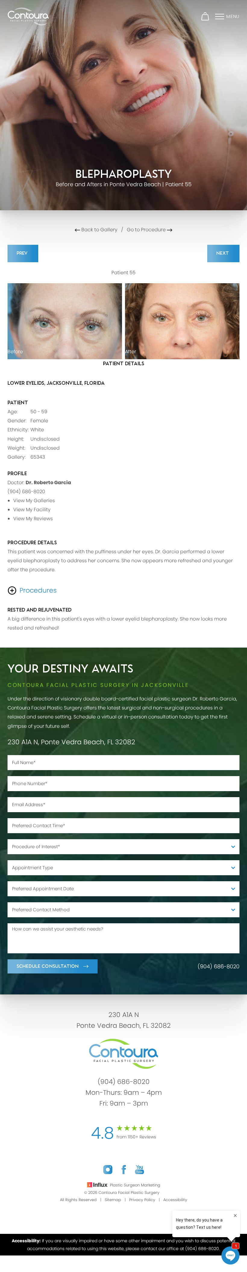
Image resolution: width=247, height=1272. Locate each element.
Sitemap (113, 1200)
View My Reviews (33, 518)
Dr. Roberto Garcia (48, 482)
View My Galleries (34, 500)
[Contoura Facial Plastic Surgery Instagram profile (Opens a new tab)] (107, 1169)
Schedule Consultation (48, 966)
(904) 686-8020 (26, 491)
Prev (23, 253)
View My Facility (32, 509)
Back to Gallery (98, 229)
